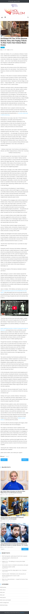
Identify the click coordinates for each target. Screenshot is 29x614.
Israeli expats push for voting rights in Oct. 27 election (14, 570)
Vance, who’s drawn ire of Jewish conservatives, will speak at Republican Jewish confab (15, 565)
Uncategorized (5, 602)
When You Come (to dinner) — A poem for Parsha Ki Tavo (15, 579)
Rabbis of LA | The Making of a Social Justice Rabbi (13, 561)
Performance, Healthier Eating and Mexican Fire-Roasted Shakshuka (25, 459)
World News (5, 605)
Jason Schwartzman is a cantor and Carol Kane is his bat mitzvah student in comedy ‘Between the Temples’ (14, 544)
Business (4, 587)
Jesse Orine (11, 49)
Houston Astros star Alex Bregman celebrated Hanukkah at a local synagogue (12, 518)
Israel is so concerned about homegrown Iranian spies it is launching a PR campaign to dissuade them (5, 459)
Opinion (4, 597)
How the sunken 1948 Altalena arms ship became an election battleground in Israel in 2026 (14, 574)
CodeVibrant (22, 612)
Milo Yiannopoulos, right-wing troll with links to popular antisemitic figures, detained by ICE (14, 557)
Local (3, 595)
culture (7, 456)
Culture (2, 47)
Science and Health (6, 600)
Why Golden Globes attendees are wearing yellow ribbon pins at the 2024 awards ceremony (13, 492)
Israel (3, 592)
